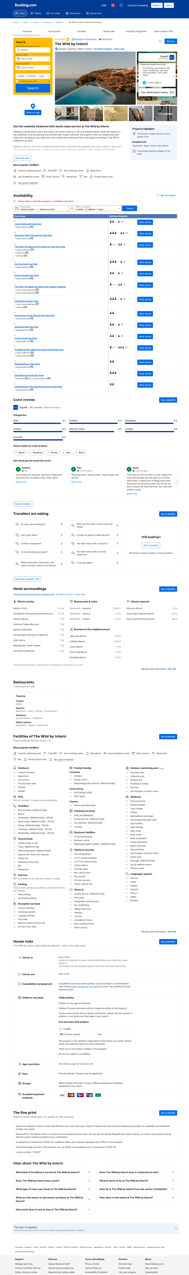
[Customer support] (121, 5)
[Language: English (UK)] (113, 5)
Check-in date (21, 55)
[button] (33, 76)
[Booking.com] (25, 5)
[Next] (173, 77)
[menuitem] (20, 13)
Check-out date (22, 64)
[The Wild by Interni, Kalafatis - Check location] (56, 49)
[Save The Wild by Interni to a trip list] (160, 41)
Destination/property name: (28, 46)
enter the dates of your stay (84, 986)
